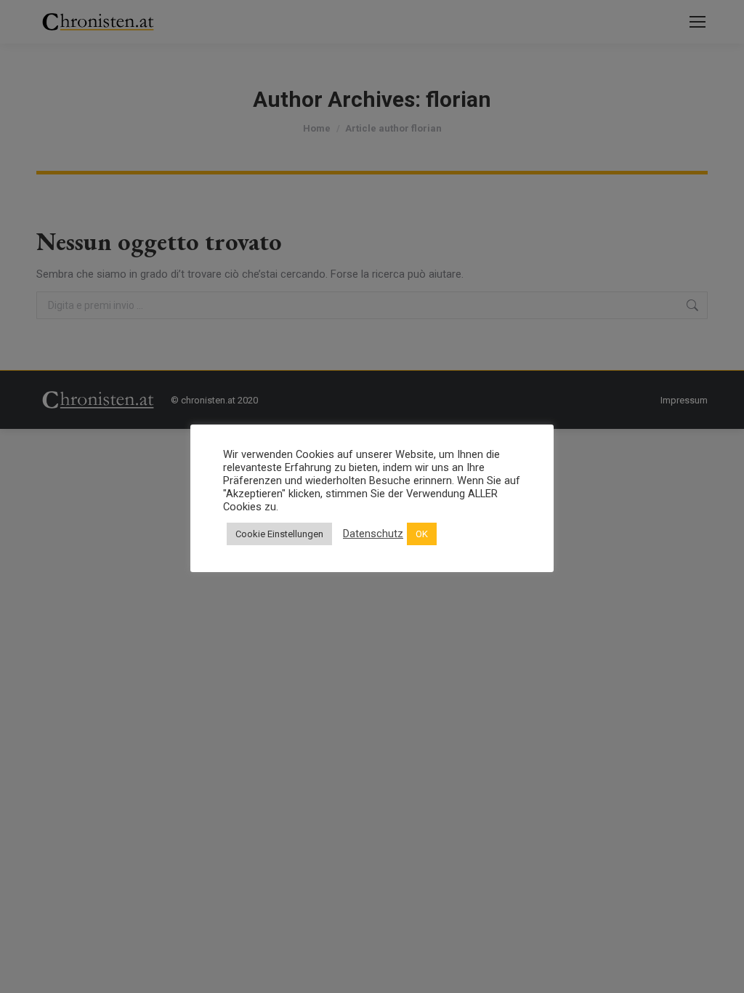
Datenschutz (373, 533)
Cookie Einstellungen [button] (279, 533)
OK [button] (422, 533)
